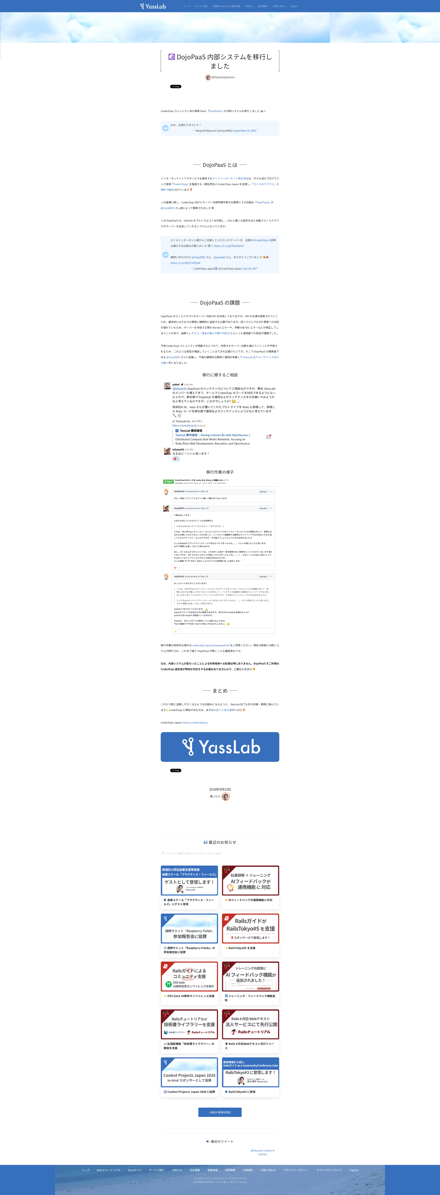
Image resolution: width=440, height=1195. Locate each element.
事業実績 (212, 1170)
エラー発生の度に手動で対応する (213, 333)
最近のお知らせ (222, 842)
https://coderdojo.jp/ (195, 722)
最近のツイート (222, 1141)
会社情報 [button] (262, 6)
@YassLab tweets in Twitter (263, 1152)
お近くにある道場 (224, 710)
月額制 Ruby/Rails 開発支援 (226, 6)
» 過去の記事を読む (220, 1112)
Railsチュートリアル (109, 1170)
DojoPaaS (215, 111)
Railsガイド (135, 1170)
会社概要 (195, 1170)
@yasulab (219, 257)
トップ (187, 6)
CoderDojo (180, 184)
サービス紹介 (201, 6)
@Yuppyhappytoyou (223, 77)
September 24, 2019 (244, 130)
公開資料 (248, 1170)
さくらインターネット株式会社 (230, 178)
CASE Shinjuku (240, 1181)
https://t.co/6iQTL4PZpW (185, 263)
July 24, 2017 (249, 268)
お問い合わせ (279, 6)
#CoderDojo (260, 240)
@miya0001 (167, 208)
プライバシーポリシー (296, 1170)
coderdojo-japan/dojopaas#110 (211, 645)
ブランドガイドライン (329, 1170)
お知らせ (249, 6)
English (294, 6)
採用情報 (230, 1170)
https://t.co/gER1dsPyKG (229, 246)
